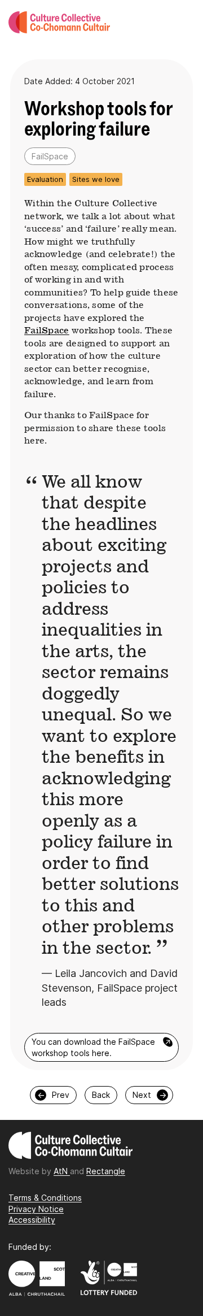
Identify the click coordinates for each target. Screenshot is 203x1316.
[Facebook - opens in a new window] (101, 1206)
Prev (53, 1095)
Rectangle (105, 1171)
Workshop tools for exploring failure (98, 119)
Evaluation (45, 179)
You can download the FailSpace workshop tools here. (103, 1047)
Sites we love (96, 179)
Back (101, 1095)
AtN (62, 1171)
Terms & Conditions (45, 1197)
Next (149, 1095)
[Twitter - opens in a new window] (104, 1206)
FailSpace (46, 330)
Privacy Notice (36, 1209)
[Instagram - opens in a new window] (99, 1206)
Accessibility (31, 1219)
